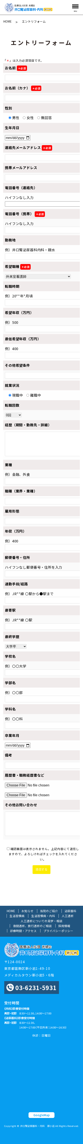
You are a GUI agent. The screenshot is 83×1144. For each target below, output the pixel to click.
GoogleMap (41, 1115)
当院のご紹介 (49, 911)
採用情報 (64, 926)
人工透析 (68, 916)
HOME (7, 21)
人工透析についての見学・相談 (41, 921)
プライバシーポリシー (58, 930)
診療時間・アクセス (23, 930)
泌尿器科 (70, 911)
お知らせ (27, 911)
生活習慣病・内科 (43, 916)
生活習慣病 (17, 916)
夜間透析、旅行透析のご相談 (32, 926)
